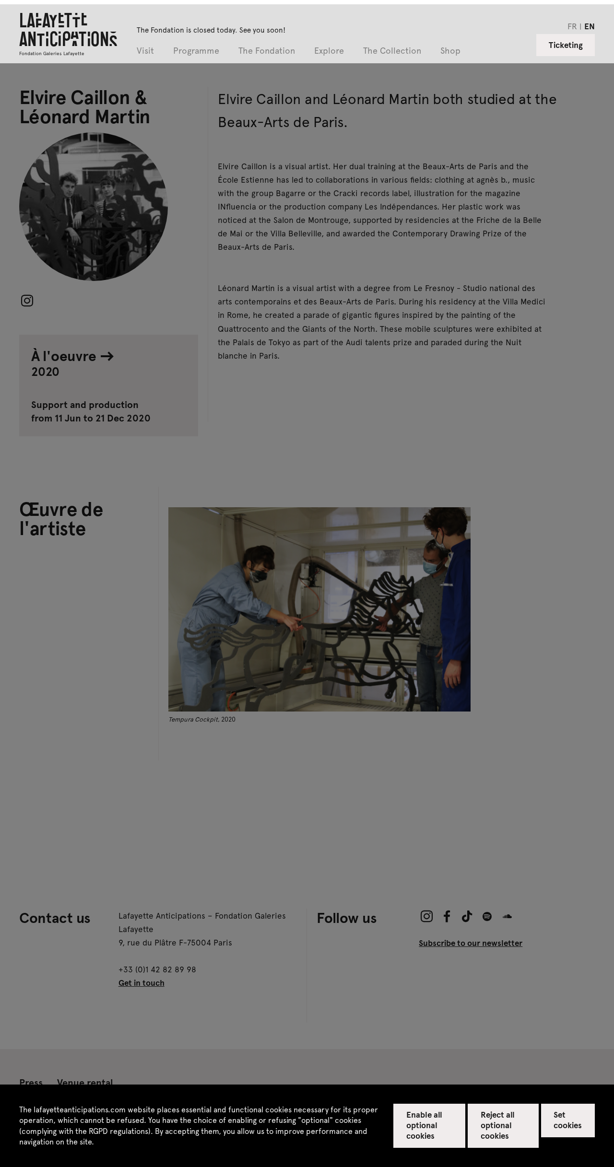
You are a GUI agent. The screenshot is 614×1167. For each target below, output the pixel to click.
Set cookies (568, 1120)
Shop (450, 51)
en (589, 26)
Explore (329, 51)
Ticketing (566, 44)
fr (572, 26)
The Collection (392, 51)
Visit (145, 51)
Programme (196, 51)
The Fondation (266, 51)
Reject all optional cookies (498, 1125)
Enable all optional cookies (424, 1125)
